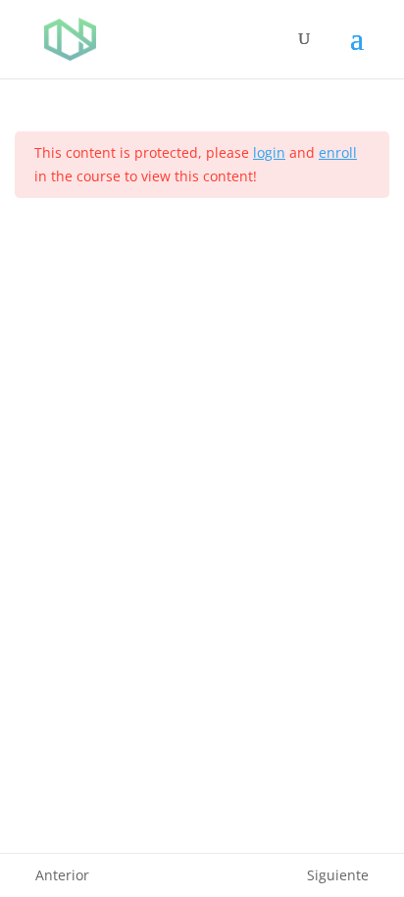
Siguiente (338, 875)
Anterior (62, 875)
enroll (338, 152)
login (269, 152)
